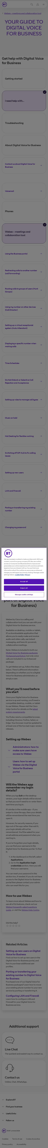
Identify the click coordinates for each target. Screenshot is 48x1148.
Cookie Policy (19, 575)
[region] (24, 574)
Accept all (24, 581)
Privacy (27, 575)
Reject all (24, 588)
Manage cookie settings (24, 594)
